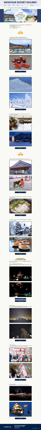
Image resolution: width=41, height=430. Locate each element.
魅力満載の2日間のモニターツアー (13, 25)
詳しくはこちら (20, 71)
